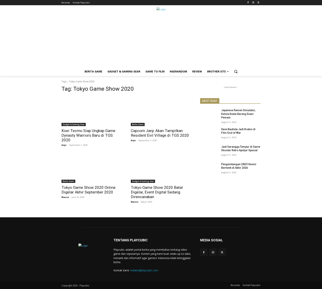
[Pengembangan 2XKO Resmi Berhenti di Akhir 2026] (209, 169)
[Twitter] (258, 3)
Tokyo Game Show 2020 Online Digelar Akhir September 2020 (88, 189)
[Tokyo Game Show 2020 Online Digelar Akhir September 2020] (91, 168)
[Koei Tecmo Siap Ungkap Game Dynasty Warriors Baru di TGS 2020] (91, 111)
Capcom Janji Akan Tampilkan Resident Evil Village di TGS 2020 (160, 133)
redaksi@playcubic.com (144, 270)
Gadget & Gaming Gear (74, 124)
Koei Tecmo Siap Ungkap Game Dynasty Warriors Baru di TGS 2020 (88, 135)
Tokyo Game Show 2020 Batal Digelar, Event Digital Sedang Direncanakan (157, 192)
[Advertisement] (161, 41)
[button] (235, 71)
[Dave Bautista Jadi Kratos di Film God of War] (209, 134)
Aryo (63, 145)
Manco (65, 197)
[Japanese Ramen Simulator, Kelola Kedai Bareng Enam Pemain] (209, 115)
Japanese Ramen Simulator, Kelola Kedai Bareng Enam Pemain (238, 114)
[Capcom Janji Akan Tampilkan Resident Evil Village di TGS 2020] (161, 111)
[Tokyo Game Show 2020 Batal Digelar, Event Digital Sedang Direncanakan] (161, 168)
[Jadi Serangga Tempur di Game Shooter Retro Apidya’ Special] (209, 151)
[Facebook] (248, 3)
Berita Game (137, 124)
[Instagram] (253, 3)
